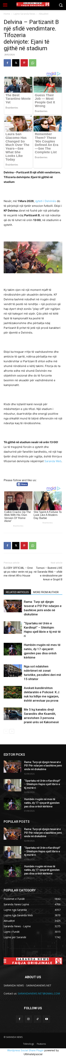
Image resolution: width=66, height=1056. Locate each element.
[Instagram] (28, 1019)
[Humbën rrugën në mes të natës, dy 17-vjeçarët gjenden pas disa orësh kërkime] (13, 649)
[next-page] (12, 731)
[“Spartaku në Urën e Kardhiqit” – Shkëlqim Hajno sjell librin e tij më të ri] (13, 627)
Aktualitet (43, 13)
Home (7, 13)
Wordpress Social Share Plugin (25, 1050)
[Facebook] (7, 62)
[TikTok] (37, 1019)
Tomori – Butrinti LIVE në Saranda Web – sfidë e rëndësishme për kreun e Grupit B (48, 573)
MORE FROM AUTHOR (46, 592)
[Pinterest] (24, 62)
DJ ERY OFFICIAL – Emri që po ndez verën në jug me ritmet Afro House (18, 571)
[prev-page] (6, 731)
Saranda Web (52, 461)
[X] (15, 62)
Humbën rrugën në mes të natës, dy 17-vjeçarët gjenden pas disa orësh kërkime (42, 803)
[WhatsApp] (32, 62)
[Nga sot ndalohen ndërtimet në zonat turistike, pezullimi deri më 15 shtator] (13, 670)
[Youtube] (46, 1019)
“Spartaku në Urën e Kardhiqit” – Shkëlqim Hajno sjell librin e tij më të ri (42, 784)
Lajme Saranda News (24, 13)
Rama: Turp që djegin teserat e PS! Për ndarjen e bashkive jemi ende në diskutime (43, 766)
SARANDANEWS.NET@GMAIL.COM (39, 993)
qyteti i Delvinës (45, 201)
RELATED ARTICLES (17, 592)
